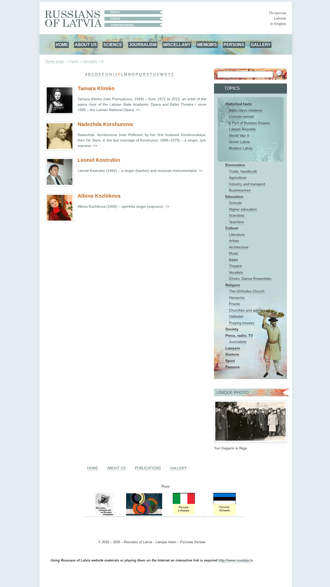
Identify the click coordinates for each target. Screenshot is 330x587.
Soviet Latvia (239, 142)
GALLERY (261, 44)
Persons (232, 367)
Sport (230, 361)
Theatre (235, 266)
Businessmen (240, 190)
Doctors (232, 354)
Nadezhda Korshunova (105, 124)
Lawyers (232, 348)
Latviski (280, 18)
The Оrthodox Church (247, 291)
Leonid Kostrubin (99, 160)
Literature (237, 234)
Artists (234, 241)
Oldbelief (236, 316)
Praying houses (241, 323)
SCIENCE (112, 44)
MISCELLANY (177, 44)
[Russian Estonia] (224, 515)
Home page (54, 61)
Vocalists (90, 61)
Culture (231, 228)
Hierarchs (237, 298)
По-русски (277, 13)
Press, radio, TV (239, 335)
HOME (62, 44)
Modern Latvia (240, 148)
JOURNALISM (142, 44)
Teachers (236, 222)
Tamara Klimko (96, 88)
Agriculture (237, 177)
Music (233, 253)
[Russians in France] (203, 515)
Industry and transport (247, 184)
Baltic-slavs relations (245, 110)
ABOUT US (86, 44)
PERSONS (234, 44)
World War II (239, 135)
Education (234, 197)
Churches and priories (247, 310)
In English (278, 24)
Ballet (233, 260)
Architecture (239, 247)
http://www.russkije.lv (235, 560)
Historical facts (238, 104)
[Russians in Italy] (183, 515)
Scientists (236, 215)
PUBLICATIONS (148, 468)
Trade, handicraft (243, 171)
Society (231, 329)
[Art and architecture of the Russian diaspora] (143, 515)
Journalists (237, 342)
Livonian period (241, 116)
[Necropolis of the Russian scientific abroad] (104, 515)
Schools (235, 203)
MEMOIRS (207, 44)
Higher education (243, 209)
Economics (235, 165)
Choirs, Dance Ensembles (250, 278)
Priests (234, 304)
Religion (232, 285)
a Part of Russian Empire (249, 123)
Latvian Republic (242, 129)
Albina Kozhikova (99, 196)
